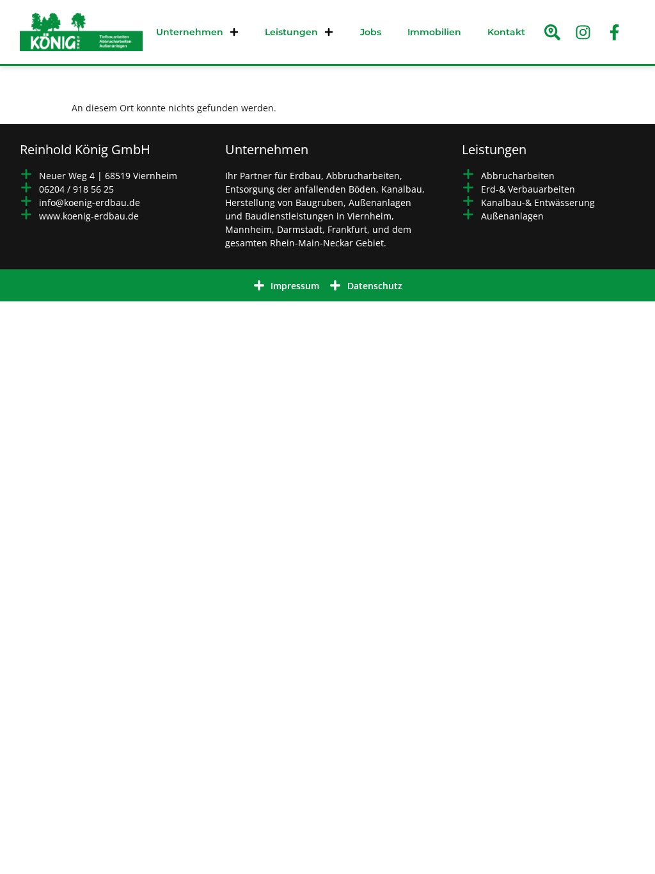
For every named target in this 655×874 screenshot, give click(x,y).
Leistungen (291, 32)
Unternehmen (189, 32)
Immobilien (434, 32)
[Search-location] (553, 32)
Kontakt (506, 32)
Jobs (370, 32)
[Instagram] (583, 32)
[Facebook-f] (614, 32)
